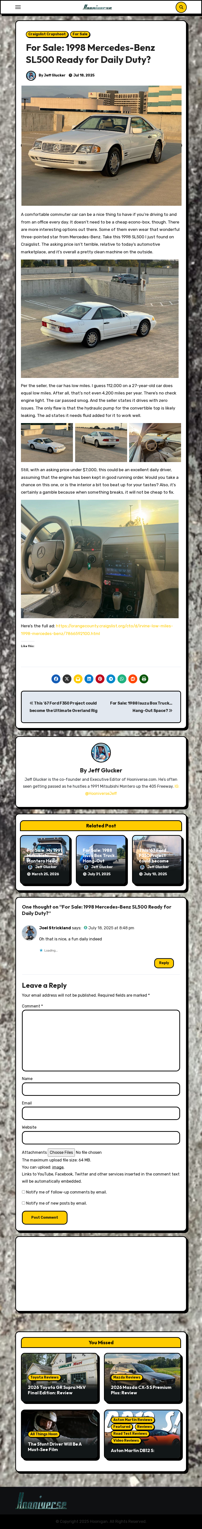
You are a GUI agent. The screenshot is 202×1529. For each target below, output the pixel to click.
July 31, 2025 (99, 874)
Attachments (34, 1152)
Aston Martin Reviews (132, 1420)
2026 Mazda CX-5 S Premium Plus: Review (141, 1390)
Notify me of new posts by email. (56, 1203)
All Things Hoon (43, 1434)
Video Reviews (126, 1440)
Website (29, 1127)
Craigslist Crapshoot (47, 34)
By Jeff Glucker (52, 75)
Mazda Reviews (126, 1377)
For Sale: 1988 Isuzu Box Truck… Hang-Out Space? (100, 858)
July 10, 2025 (155, 874)
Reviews (144, 1427)
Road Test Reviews (130, 1434)
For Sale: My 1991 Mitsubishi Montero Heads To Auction (44, 858)
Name (27, 1078)
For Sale (80, 34)
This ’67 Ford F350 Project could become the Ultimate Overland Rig (154, 860)
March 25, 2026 (45, 874)
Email (27, 1103)
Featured (121, 1427)
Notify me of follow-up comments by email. (66, 1192)
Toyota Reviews (44, 1377)
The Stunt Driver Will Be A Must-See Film (55, 1446)
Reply (164, 963)
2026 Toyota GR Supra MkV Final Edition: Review (57, 1390)
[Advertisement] (101, 1275)
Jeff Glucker (105, 770)
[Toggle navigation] (18, 7)
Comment (32, 1006)
